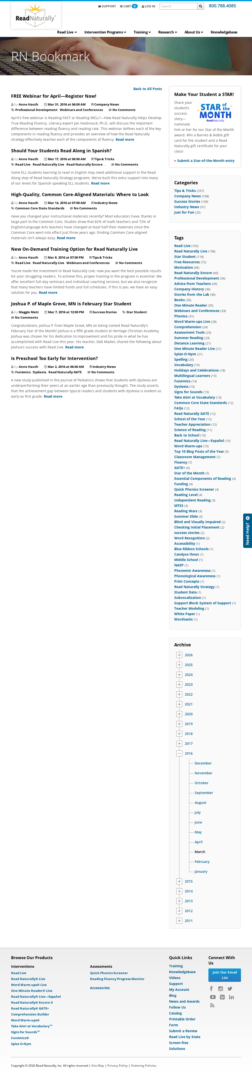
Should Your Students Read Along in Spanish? (61, 151)
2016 (189, 753)
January (201, 871)
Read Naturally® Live (28, 979)
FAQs (178, 408)
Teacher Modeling (189, 608)
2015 (189, 881)
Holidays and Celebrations (196, 370)
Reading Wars (185, 511)
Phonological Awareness (195, 576)
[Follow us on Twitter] (229, 989)
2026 (189, 655)
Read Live (65, 32)
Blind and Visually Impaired (197, 521)
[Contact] (247, 531)
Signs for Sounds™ (25, 1032)
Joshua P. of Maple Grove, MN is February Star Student (71, 304)
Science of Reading (190, 429)
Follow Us (177, 1007)
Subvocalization (187, 597)
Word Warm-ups (188, 446)
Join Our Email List (225, 975)
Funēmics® (20, 1038)
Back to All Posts (147, 88)
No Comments (123, 110)
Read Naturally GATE (65, 372)
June (198, 822)
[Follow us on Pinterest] (222, 997)
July (198, 812)
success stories (187, 532)
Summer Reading (188, 337)
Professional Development (36, 110)
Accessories (100, 987)
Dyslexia (39, 372)
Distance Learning (189, 343)
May (198, 832)
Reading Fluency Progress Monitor (117, 979)
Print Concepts (186, 581)
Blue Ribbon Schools (191, 548)
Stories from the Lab (191, 294)
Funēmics (23, 372)
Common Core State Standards (39, 208)
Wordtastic (183, 619)
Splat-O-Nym (185, 354)
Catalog (175, 1013)
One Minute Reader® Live (31, 990)
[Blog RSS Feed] (212, 1005)
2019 (189, 724)
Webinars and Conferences (81, 110)
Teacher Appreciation (192, 424)
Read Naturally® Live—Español (36, 996)
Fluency (180, 462)
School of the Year (189, 419)
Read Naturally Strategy (194, 586)
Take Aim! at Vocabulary (194, 397)
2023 (189, 684)
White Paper (184, 613)
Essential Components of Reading (202, 478)
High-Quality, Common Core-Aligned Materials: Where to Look (80, 194)
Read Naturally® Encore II (32, 1002)
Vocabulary (183, 364)
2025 (189, 665)
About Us (192, 32)
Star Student (136, 312)
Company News (106, 104)
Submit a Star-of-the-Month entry (206, 160)
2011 (189, 921)
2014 (189, 891)
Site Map (97, 1065)
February (202, 861)
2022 (189, 694)
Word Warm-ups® (25, 1020)
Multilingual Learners (192, 375)
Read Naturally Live (48, 164)
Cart (129, 6)
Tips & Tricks (104, 159)
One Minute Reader (190, 305)
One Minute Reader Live (194, 348)
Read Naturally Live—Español (199, 440)
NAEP (179, 565)
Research (166, 32)
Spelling (181, 359)
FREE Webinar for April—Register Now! (53, 96)
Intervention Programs (103, 32)
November (203, 773)
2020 (189, 714)
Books (179, 299)
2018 (189, 734)
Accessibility (184, 543)
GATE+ (179, 467)
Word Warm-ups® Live (29, 984)
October (201, 783)
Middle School (186, 559)
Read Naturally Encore (84, 164)
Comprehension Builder (30, 1014)
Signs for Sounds (188, 392)
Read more (125, 139)
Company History (189, 289)
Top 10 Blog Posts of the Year (199, 451)
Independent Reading (192, 500)
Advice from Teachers (192, 283)
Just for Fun (184, 212)
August (200, 802)
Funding (181, 484)
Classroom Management (195, 456)
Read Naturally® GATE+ (30, 1008)
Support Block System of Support (202, 603)
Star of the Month (189, 473)
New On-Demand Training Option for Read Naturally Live (74, 249)
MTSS (178, 505)
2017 (189, 743)
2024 (189, 674)
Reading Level (186, 494)
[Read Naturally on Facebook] (212, 989)
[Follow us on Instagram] (220, 989)
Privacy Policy (117, 1065)
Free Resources (187, 262)
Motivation (183, 267)
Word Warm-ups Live (192, 321)
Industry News (105, 203)
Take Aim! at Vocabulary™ (32, 1026)
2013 (189, 901)
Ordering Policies (143, 1065)
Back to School (186, 435)
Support (108, 6)
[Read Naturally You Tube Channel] (213, 997)
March (200, 852)
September (204, 793)
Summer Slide (186, 516)
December (203, 763)
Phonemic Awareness (192, 570)
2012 (189, 911)
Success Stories (105, 312)
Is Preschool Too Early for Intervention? (54, 358)
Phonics (181, 316)
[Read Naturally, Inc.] (36, 15)
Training (140, 32)
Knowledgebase (224, 32)
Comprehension (187, 327)
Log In (149, 6)
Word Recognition (189, 538)
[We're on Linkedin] (231, 997)
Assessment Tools (189, 332)
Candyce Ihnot (186, 554)
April (199, 842)
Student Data (185, 592)
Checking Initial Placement (197, 527)
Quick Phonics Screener (194, 489)
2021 (189, 704)
